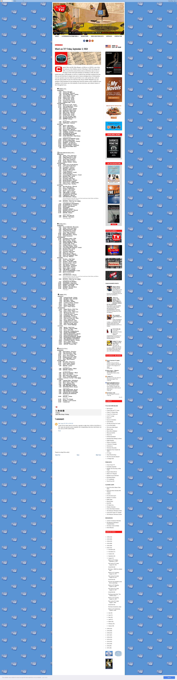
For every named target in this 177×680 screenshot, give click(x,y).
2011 (108, 647)
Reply (59, 430)
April (109, 619)
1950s (59, 414)
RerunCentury (110, 501)
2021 (108, 547)
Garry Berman (110, 421)
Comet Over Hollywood (112, 414)
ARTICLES (109, 36)
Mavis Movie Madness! (112, 431)
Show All (120, 397)
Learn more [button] (44, 677)
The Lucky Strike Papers (112, 427)
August (110, 558)
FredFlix (109, 493)
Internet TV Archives (111, 497)
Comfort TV (110, 376)
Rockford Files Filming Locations (114, 438)
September (110, 556)
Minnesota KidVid (111, 432)
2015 (108, 639)
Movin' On (109, 434)
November (110, 551)
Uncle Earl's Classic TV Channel (114, 512)
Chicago (62, 414)
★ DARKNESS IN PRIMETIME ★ (70, 36)
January (110, 625)
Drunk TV (109, 417)
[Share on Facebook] (59, 411)
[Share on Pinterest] (61, 411)
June (109, 615)
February (110, 623)
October (110, 553)
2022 (108, 545)
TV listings (67, 414)
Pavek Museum (110, 527)
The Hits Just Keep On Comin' (113, 423)
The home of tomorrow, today (114, 606)
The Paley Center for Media (113, 525)
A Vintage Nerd (110, 458)
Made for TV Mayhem (112, 473)
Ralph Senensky (110, 440)
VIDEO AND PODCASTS (97, 36)
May (109, 617)
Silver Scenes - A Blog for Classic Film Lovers (113, 371)
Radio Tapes (109, 499)
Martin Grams (110, 429)
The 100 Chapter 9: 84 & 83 (113, 394)
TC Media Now (110, 505)
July (109, 613)
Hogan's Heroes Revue (112, 471)
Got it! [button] (169, 677)
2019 (108, 630)
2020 (108, 628)
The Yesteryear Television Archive (114, 510)
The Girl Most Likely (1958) (113, 372)
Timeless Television (111, 507)
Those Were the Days (111, 454)
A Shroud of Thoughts (112, 444)
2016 (108, 637)
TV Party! (109, 453)
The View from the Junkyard (113, 456)
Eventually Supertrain (111, 466)
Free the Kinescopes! (111, 495)
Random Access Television (113, 475)
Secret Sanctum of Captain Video (113, 361)
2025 (108, 539)
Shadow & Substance (111, 442)
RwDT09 (109, 503)
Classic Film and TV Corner (113, 410)
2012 (108, 645)
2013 (108, 643)
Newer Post (57, 455)
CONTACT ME (118, 36)
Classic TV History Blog (112, 412)
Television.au (110, 446)
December (110, 549)
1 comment (58, 412)
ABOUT (57, 36)
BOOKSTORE (84, 36)
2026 (108, 537)
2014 (108, 641)
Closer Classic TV (111, 464)
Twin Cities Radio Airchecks (113, 508)
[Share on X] (56, 411)
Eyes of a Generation (111, 419)
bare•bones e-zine (111, 392)
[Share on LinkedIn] (63, 411)
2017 (108, 635)
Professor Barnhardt (111, 436)
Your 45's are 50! (110, 481)
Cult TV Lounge (110, 416)
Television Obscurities (112, 447)
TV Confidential (110, 479)
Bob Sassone (109, 408)
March (110, 621)
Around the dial (111, 567)
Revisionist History (111, 477)
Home (78, 455)
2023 (108, 543)
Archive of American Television (114, 520)
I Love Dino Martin (111, 425)
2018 (108, 632)
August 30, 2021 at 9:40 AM (66, 423)
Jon (59, 423)
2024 (108, 541)
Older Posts (98, 455)
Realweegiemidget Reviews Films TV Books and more (113, 383)
